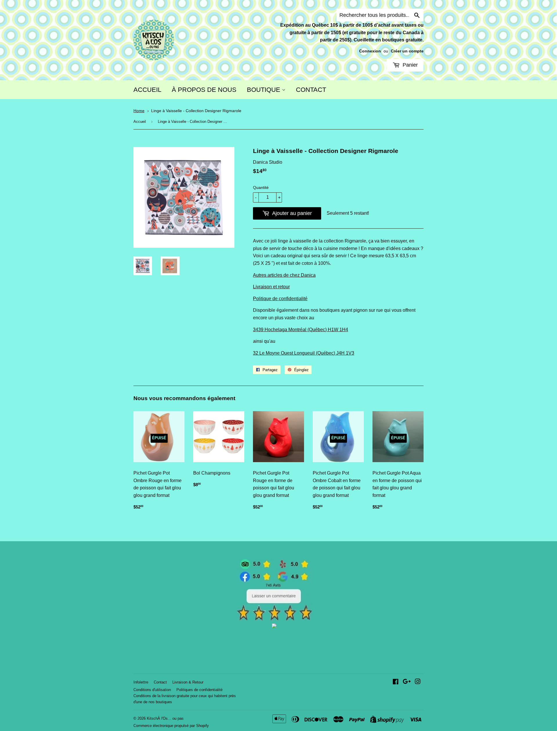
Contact (160, 682)
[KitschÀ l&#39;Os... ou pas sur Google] (407, 682)
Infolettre (140, 682)
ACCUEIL (147, 89)
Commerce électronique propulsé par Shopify (171, 725)
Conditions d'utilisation (152, 690)
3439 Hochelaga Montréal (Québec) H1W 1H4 (300, 329)
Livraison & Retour (187, 682)
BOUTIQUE (264, 89)
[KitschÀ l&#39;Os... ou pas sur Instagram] (418, 682)
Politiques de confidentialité (199, 690)
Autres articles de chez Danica (284, 275)
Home (138, 111)
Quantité (261, 187)
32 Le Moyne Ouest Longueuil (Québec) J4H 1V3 (303, 353)
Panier (409, 65)
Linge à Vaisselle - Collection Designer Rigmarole (196, 111)
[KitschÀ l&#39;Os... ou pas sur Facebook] (396, 682)
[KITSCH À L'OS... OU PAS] (274, 626)
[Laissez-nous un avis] (274, 619)
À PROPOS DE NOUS (204, 89)
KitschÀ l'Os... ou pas (165, 718)
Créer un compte (407, 51)
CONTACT (311, 89)
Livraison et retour (271, 286)
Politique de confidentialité (280, 298)
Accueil (139, 121)
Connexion (370, 51)
